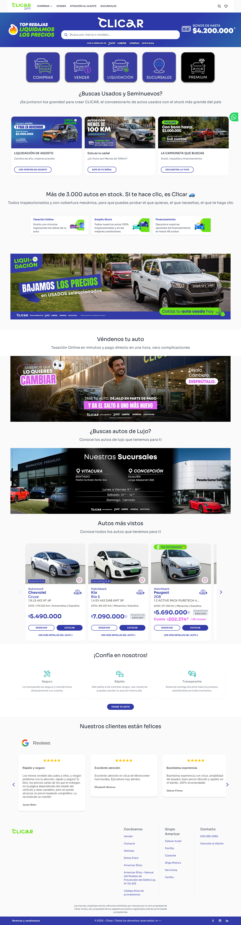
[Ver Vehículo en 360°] (77, 592)
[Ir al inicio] (21, 6)
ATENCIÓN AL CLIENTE (83, 6)
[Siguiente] (225, 286)
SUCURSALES (108, 6)
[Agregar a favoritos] (79, 580)
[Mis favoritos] (226, 6)
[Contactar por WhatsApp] (233, 117)
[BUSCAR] (219, 6)
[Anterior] (15, 286)
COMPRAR (43, 6)
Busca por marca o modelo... (90, 35)
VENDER (61, 6)
